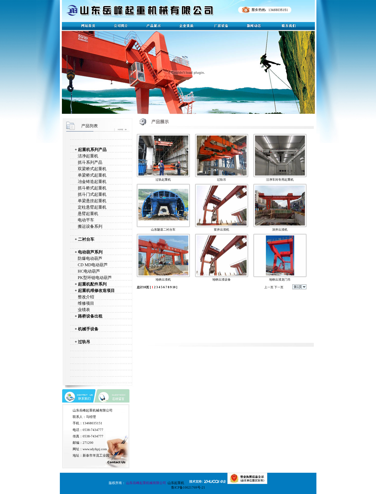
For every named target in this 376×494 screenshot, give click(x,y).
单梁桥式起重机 (92, 175)
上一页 (268, 287)
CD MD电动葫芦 (93, 265)
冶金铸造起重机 (92, 181)
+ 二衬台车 (84, 239)
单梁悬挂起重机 (92, 201)
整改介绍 (86, 297)
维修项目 (86, 303)
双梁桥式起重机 (92, 169)
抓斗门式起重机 (92, 194)
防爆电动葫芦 (90, 258)
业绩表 (84, 309)
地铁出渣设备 (221, 279)
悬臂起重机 (88, 213)
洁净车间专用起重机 (280, 179)
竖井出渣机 (221, 229)
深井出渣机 (279, 229)
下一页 (278, 287)
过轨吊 (221, 179)
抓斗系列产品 (90, 162)
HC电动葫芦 (89, 271)
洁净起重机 (88, 156)
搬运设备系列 (90, 226)
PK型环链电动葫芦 (95, 277)
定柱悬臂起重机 (92, 207)
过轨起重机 (163, 179)
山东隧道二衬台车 (163, 229)
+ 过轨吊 (82, 341)
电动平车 (86, 220)
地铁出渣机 (163, 279)
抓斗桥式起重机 (92, 188)
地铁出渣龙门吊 (280, 279)
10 (173, 287)
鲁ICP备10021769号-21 (188, 487)
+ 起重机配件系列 (91, 284)
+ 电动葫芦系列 (89, 252)
